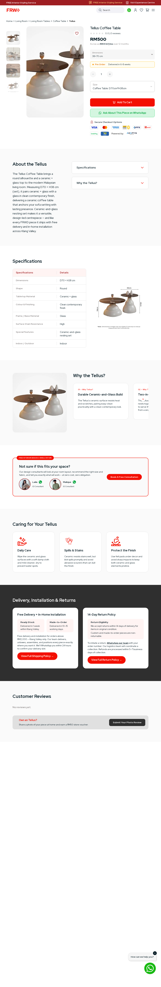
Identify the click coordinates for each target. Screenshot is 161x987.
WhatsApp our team (117, 643)
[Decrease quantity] (93, 74)
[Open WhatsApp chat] (150, 968)
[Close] (155, 953)
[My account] (135, 10)
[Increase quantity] (109, 74)
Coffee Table (59, 21)
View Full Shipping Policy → (37, 656)
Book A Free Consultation (124, 477)
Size (95, 84)
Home (9, 21)
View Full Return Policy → (106, 660)
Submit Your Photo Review (127, 722)
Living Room (21, 21)
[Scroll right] (143, 399)
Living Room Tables (40, 21)
